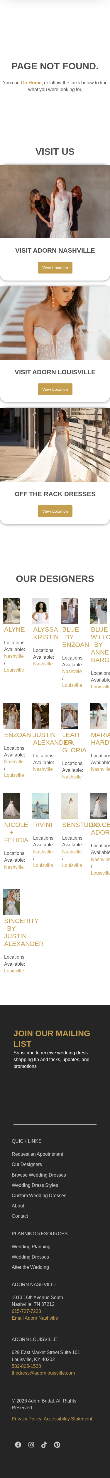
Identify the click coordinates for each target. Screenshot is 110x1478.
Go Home (31, 82)
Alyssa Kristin (46, 633)
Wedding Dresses (30, 1256)
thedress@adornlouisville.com (43, 1372)
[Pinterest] (56, 1444)
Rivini (42, 824)
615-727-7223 (26, 1311)
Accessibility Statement (68, 1418)
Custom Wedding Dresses (39, 1195)
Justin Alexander (53, 738)
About (18, 1205)
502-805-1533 (26, 1366)
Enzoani (18, 735)
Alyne (14, 629)
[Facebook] (18, 1444)
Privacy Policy (26, 1418)
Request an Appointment (37, 1154)
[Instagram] (31, 1444)
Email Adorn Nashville (35, 1318)
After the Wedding (30, 1267)
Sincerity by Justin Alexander (24, 932)
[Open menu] (103, 13)
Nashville (14, 656)
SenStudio (81, 824)
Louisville (14, 669)
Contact (20, 1216)
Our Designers (27, 1164)
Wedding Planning (31, 1246)
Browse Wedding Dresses (39, 1174)
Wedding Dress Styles (35, 1185)
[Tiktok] (44, 1444)
